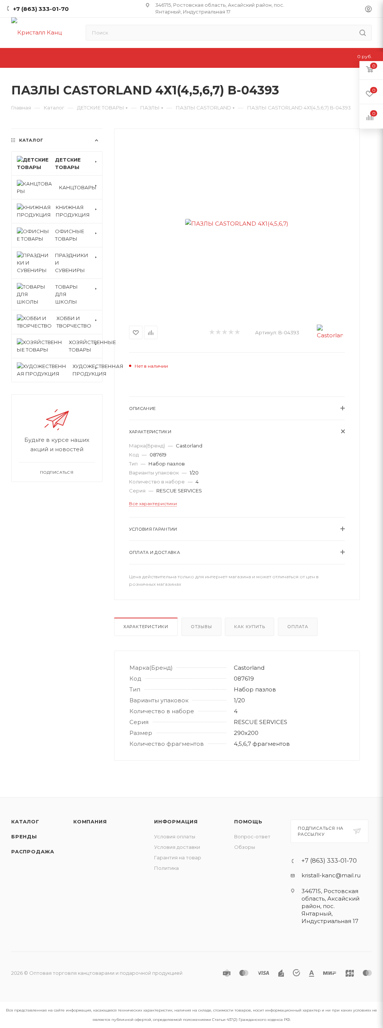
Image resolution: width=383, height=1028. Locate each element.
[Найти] (362, 32)
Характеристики (145, 626)
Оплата (297, 626)
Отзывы (201, 626)
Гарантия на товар (177, 857)
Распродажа (32, 851)
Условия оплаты (174, 836)
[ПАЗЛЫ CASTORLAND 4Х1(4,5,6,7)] (237, 223)
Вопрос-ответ (252, 836)
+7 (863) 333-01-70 (41, 8)
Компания (90, 821)
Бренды (24, 836)
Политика (166, 868)
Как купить (249, 626)
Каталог (25, 821)
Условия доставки (177, 847)
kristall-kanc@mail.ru (331, 875)
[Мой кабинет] (368, 10)
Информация (176, 821)
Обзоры (244, 847)
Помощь (248, 821)
